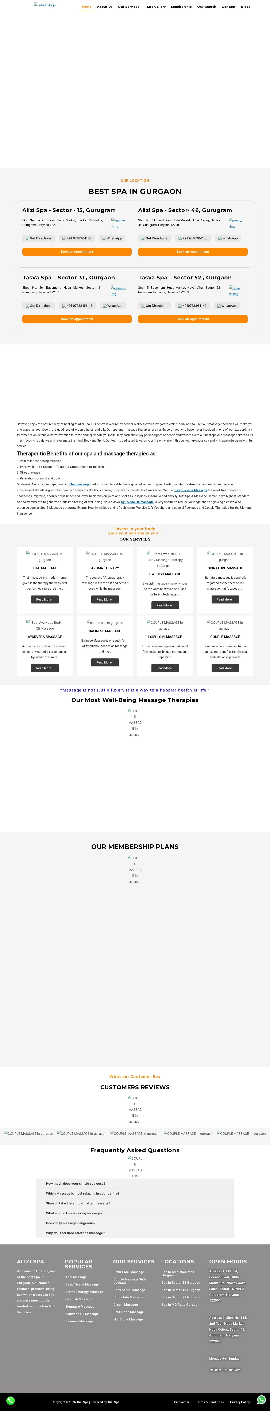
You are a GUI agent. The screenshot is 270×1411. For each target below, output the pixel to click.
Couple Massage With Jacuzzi (129, 1281)
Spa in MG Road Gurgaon (180, 1305)
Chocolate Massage (128, 1297)
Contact (228, 7)
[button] (135, 158)
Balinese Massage (79, 1321)
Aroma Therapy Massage (84, 1292)
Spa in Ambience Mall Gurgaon (178, 1273)
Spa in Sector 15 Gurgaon (181, 1290)
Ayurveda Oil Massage (82, 1314)
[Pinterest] (22, 1343)
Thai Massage (76, 1277)
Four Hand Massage (128, 1312)
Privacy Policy (240, 1402)
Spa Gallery (156, 7)
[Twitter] (34, 1330)
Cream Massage (125, 1305)
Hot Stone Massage (128, 1319)
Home (87, 7)
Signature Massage (79, 1306)
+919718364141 (194, 306)
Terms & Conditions (210, 1402)
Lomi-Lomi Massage (128, 1272)
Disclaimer (181, 1402)
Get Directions (40, 238)
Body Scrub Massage (129, 1290)
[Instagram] (47, 1330)
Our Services (128, 7)
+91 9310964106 (194, 238)
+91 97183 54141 (79, 306)
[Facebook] (22, 1330)
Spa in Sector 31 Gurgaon (181, 1282)
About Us (104, 7)
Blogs (246, 7)
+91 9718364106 (79, 238)
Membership (181, 7)
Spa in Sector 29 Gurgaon (181, 1297)
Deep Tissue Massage (82, 1284)
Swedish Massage (78, 1299)
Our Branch (206, 7)
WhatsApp (114, 238)
